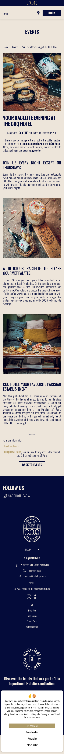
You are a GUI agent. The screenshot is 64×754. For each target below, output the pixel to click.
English (28, 549)
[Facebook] (35, 597)
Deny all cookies (32, 732)
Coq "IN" (23, 133)
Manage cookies (32, 626)
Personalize (32, 738)
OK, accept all (32, 726)
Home (5, 47)
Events (15, 47)
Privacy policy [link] (32, 745)
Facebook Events (11, 446)
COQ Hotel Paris (12, 452)
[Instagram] (29, 597)
